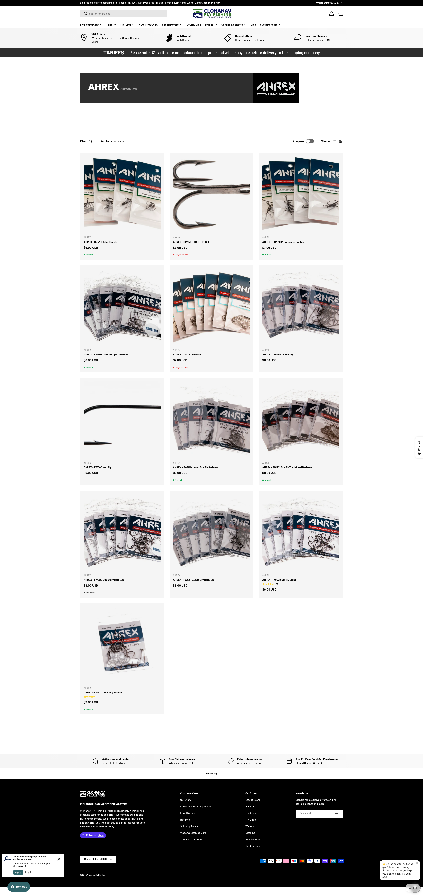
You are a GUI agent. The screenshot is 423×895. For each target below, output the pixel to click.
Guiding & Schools (232, 24)
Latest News (252, 799)
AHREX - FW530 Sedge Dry (277, 354)
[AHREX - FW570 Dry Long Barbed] (122, 645)
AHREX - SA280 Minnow (187, 354)
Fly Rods (250, 806)
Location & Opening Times (195, 806)
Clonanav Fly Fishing (96, 875)
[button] (341, 13)
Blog (253, 24)
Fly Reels (250, 812)
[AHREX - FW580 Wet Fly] (122, 419)
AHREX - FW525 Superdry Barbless (104, 579)
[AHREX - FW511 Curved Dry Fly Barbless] (211, 419)
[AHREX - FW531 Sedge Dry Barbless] (211, 532)
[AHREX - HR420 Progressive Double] (300, 194)
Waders (249, 826)
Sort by (104, 141)
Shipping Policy (189, 826)
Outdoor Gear (253, 845)
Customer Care (269, 24)
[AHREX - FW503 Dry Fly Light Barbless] (122, 307)
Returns (185, 819)
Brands (209, 24)
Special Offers (170, 24)
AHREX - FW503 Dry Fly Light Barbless (106, 354)
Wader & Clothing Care (193, 832)
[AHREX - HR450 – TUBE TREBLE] (211, 194)
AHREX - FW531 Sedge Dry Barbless (193, 579)
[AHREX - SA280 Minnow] (211, 307)
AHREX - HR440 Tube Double (100, 241)
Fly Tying (125, 24)
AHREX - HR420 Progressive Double (283, 241)
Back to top (211, 773)
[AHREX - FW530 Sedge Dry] (300, 307)
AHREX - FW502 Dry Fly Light (279, 579)
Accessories (252, 839)
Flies (109, 24)
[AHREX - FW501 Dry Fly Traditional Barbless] (300, 419)
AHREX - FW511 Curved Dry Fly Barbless (196, 467)
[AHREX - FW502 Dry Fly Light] (300, 532)
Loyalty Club (194, 24)
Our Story (185, 799)
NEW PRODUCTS (148, 24)
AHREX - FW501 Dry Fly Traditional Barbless (287, 467)
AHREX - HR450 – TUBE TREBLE (191, 241)
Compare (298, 141)
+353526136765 (134, 2)
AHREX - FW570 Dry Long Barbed (103, 692)
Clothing (250, 832)
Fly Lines (250, 819)
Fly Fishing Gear (89, 24)
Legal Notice (187, 812)
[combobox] (123, 13)
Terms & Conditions (191, 839)
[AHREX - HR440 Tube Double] (122, 194)
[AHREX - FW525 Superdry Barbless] (122, 532)
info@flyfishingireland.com (103, 2)
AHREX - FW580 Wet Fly (97, 467)
